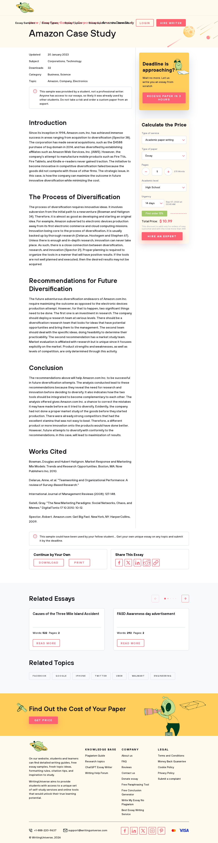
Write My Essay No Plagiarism (133, 802)
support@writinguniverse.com (87, 830)
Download (48, 562)
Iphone (81, 676)
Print (79, 562)
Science (65, 74)
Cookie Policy (166, 767)
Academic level (150, 180)
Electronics (80, 81)
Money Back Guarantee (172, 761)
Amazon (53, 81)
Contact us (128, 773)
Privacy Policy (166, 773)
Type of (149, 149)
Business (53, 74)
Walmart (138, 676)
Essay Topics (73, 23)
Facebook (39, 676)
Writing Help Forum (96, 773)
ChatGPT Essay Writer (98, 767)
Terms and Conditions (171, 755)
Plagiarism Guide (95, 755)
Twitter (101, 676)
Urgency (146, 196)
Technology (73, 61)
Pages (145, 164)
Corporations (56, 61)
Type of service (150, 133)
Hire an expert (162, 236)
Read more (46, 643)
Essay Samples (25, 23)
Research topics (95, 761)
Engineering (163, 676)
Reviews (127, 767)
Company (65, 81)
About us (127, 755)
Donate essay (130, 779)
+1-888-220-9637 (45, 830)
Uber (119, 676)
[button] (165, 598)
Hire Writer (171, 23)
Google (61, 676)
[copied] (156, 562)
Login (145, 23)
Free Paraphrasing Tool (135, 784)
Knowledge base (100, 749)
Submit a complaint (169, 779)
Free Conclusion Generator (131, 792)
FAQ (124, 761)
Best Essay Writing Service (133, 812)
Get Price (43, 720)
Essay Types (50, 23)
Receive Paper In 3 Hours (164, 97)
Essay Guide (97, 23)
